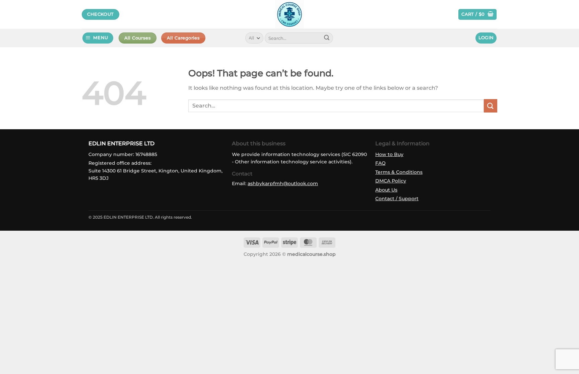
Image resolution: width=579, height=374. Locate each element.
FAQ (380, 163)
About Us (386, 190)
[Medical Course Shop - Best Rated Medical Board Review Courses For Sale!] (289, 14)
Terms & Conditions (399, 172)
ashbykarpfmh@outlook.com (283, 183)
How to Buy (389, 154)
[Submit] (326, 38)
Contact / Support (397, 199)
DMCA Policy (390, 181)
